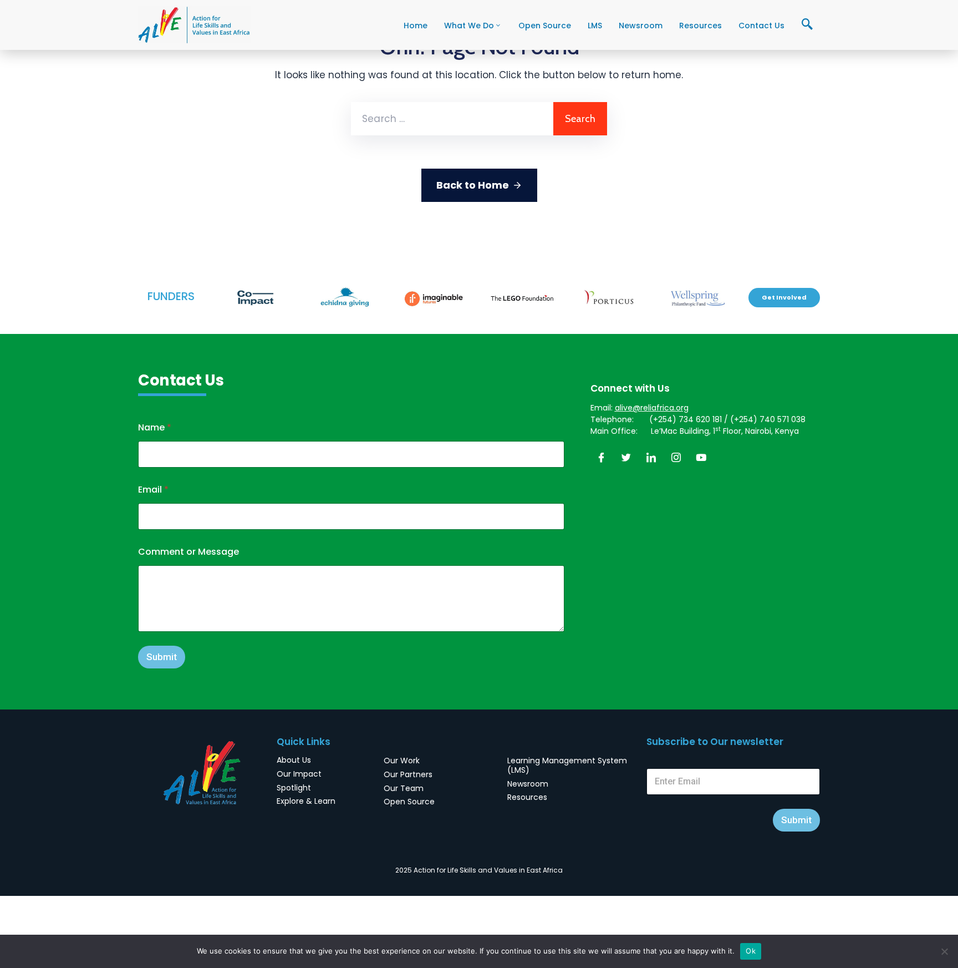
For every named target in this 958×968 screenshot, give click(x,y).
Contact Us (761, 25)
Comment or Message (188, 551)
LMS (595, 25)
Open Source (544, 25)
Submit (161, 656)
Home (415, 25)
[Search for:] (452, 118)
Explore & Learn (306, 801)
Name (154, 427)
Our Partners (408, 774)
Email (153, 489)
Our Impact (299, 773)
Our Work (402, 760)
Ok (751, 950)
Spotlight (294, 787)
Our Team (404, 788)
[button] (784, 297)
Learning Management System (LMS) (567, 765)
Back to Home (472, 185)
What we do (469, 25)
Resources (700, 25)
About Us (294, 760)
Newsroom (641, 25)
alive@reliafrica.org (652, 407)
